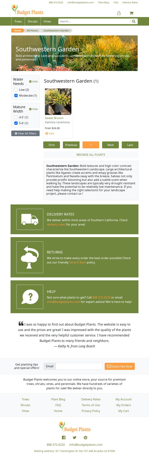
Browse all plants (90, 155)
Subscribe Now (121, 366)
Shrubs (25, 405)
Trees (25, 399)
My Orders (123, 405)
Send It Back (77, 262)
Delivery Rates (91, 399)
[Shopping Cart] (131, 13)
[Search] (134, 21)
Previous (71, 145)
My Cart (123, 411)
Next (110, 145)
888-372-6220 (101, 297)
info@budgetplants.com (85, 445)
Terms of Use (91, 405)
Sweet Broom (54, 118)
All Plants (32, 30)
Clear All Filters (26, 133)
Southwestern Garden (56, 30)
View (51, 133)
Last (130, 145)
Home (17, 30)
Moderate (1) (28, 96)
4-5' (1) (23, 117)
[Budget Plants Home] (27, 9)
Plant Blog (58, 399)
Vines (25, 411)
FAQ (58, 405)
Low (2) (24, 90)
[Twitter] (74, 437)
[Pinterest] (85, 437)
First (52, 145)
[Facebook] (63, 437)
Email (49, 366)
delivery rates (56, 224)
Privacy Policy (91, 411)
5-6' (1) (23, 123)
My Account (124, 399)
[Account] (118, 13)
